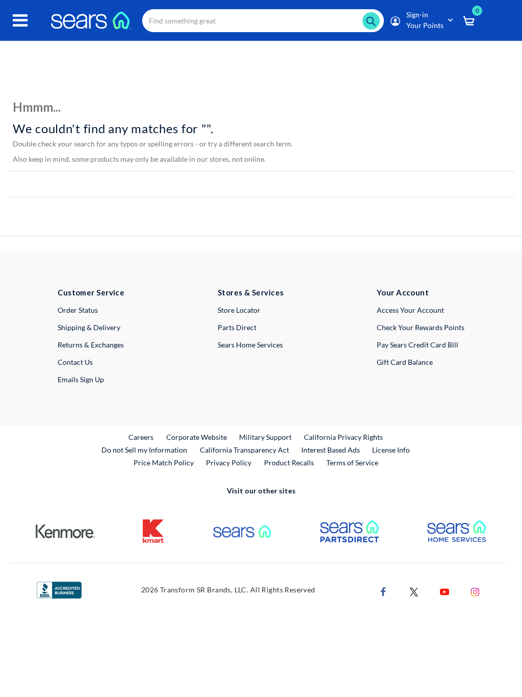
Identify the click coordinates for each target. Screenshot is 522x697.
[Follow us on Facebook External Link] (383, 591)
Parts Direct (237, 327)
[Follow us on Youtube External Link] (444, 591)
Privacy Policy (228, 462)
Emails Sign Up (81, 379)
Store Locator (239, 310)
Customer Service (91, 292)
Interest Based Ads (330, 449)
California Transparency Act (244, 449)
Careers (141, 436)
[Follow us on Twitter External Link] (414, 591)
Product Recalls (289, 462)
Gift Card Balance (405, 362)
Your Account (403, 292)
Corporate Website (197, 436)
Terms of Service (352, 462)
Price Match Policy (164, 462)
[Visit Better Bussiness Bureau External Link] (59, 589)
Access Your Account (410, 310)
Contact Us (75, 362)
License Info (391, 449)
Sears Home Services (250, 344)
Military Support (266, 436)
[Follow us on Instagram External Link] (475, 591)
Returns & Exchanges (91, 344)
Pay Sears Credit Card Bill (417, 344)
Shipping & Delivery (89, 327)
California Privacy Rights (343, 437)
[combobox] (263, 20)
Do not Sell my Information (144, 449)
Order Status (78, 310)
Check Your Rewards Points (420, 327)
